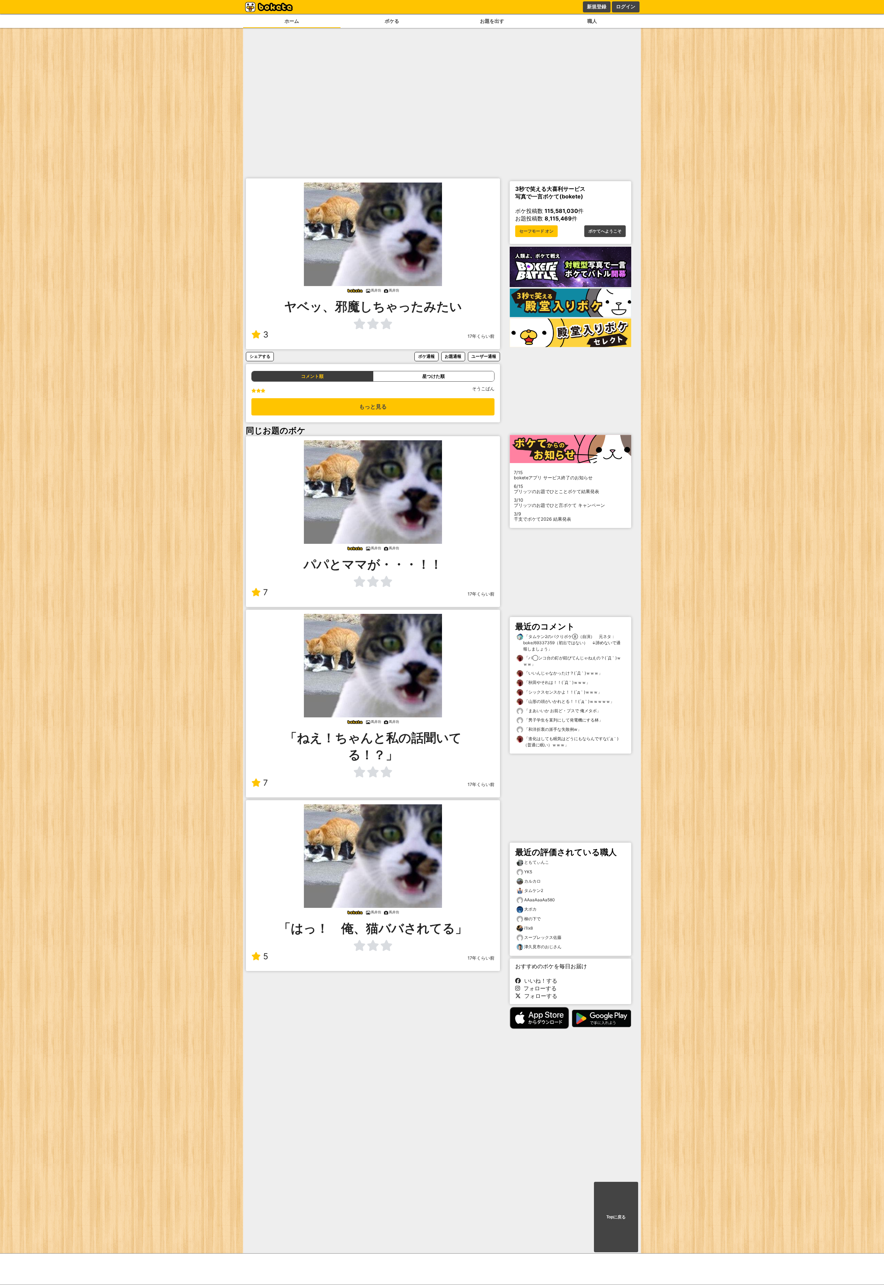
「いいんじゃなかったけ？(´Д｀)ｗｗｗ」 (563, 673)
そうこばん (483, 388)
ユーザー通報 (483, 356)
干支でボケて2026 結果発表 (542, 516)
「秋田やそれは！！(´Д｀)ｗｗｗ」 (556, 682)
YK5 (528, 871)
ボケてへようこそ (605, 231)
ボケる (392, 21)
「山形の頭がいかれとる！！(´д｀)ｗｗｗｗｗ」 (568, 701)
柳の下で (532, 918)
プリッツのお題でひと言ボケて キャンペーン (559, 503)
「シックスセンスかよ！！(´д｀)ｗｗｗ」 (562, 692)
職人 (592, 21)
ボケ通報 (426, 356)
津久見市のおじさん (542, 946)
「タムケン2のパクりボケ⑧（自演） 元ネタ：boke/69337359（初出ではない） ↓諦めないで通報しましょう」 (572, 642)
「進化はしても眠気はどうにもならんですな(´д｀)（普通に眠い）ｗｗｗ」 (570, 741)
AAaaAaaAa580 (539, 899)
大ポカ (530, 909)
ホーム (292, 21)
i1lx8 (528, 928)
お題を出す (492, 21)
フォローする (538, 988)
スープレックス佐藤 (542, 937)
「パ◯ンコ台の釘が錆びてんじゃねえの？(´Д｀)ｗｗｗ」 (572, 661)
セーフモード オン (536, 231)
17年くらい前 (481, 336)
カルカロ (532, 881)
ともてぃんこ (536, 862)
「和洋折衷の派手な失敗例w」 (552, 729)
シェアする (260, 356)
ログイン (625, 6)
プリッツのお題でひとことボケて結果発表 (556, 489)
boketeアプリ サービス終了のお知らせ (553, 475)
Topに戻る (616, 1217)
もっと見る (373, 407)
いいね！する (539, 980)
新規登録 (596, 6)
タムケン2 (533, 890)
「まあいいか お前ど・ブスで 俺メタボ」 (562, 710)
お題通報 (453, 356)
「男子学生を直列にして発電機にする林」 (563, 720)
